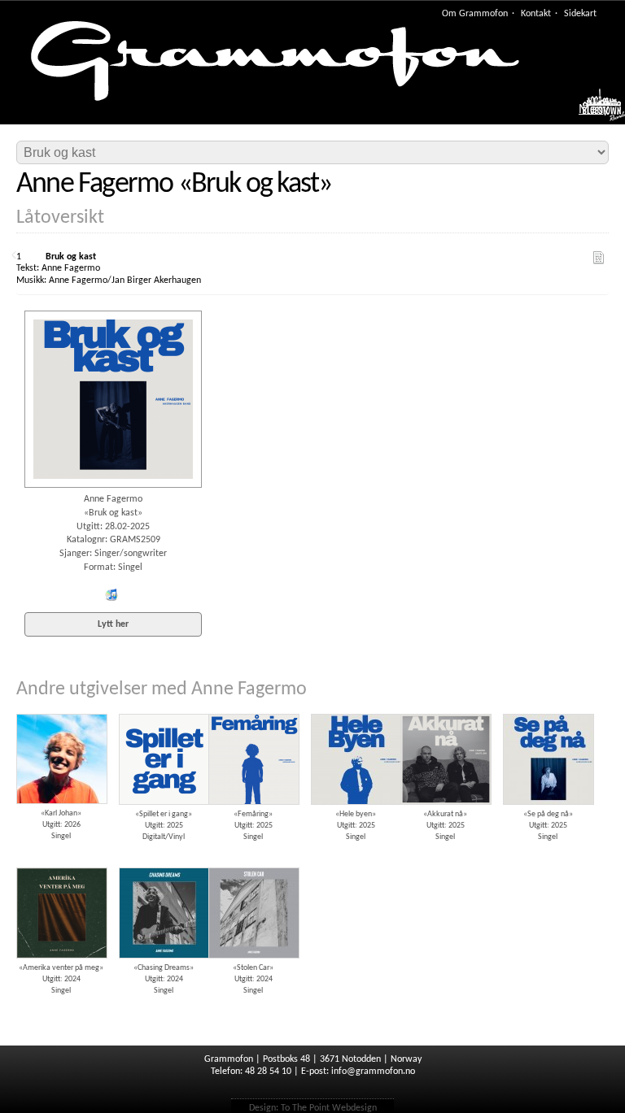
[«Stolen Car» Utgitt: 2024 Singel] (253, 862)
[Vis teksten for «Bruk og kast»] (598, 257)
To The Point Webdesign (329, 1108)
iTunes (110, 595)
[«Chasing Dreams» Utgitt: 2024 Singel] (163, 862)
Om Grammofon (475, 14)
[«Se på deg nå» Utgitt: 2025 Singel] (547, 708)
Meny (594, 109)
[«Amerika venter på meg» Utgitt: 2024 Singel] (61, 862)
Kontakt (536, 14)
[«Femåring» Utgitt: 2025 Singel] (253, 708)
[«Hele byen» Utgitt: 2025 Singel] (355, 708)
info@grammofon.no (373, 1071)
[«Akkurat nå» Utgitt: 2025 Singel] (445, 708)
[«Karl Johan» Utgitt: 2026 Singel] (61, 708)
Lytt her (113, 624)
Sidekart (580, 14)
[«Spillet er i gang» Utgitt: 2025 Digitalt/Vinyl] (163, 708)
